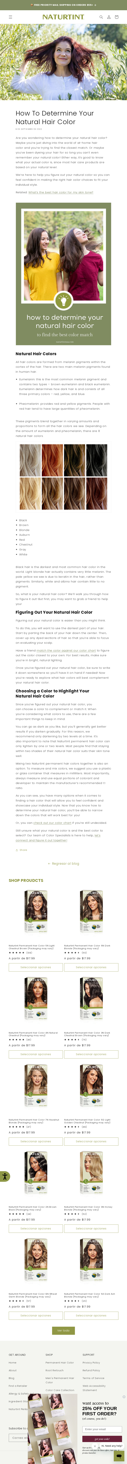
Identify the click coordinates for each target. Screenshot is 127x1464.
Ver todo (63, 1330)
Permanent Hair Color (60, 1362)
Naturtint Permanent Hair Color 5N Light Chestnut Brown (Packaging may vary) (32, 947)
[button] (10, 17)
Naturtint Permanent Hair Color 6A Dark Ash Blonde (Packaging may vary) (89, 1295)
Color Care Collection (60, 1390)
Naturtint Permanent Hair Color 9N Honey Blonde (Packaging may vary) (88, 1208)
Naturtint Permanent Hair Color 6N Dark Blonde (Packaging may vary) (87, 947)
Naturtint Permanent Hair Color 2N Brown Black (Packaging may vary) (33, 1208)
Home (13, 1362)
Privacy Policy (91, 1362)
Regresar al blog (65, 863)
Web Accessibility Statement (94, 1388)
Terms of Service (94, 1378)
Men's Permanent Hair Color (60, 1380)
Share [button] (23, 850)
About (13, 1370)
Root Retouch (55, 1370)
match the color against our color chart (66, 650)
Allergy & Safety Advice (24, 1393)
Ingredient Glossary (21, 1401)
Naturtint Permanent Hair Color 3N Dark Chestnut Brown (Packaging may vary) (87, 1034)
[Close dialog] (124, 1396)
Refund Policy (91, 1370)
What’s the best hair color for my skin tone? (60, 192)
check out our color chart (52, 823)
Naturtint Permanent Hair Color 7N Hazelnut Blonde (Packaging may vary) (34, 1121)
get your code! (102, 1439)
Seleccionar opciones (36, 967)
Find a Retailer (18, 1386)
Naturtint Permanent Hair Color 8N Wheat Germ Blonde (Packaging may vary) (33, 1295)
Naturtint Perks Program (24, 1409)
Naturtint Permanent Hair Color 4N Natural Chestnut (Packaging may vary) (33, 1034)
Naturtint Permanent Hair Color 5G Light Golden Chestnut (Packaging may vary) (87, 1121)
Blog (12, 1378)
